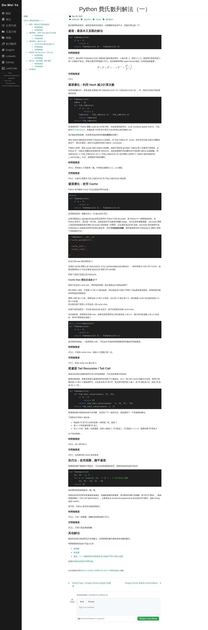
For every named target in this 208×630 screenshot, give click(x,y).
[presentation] (71, 58)
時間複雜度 (38, 27)
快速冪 (76, 553)
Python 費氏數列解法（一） (34, 21)
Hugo (10, 73)
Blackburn (11, 78)
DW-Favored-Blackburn (11, 76)
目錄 (26, 16)
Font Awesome (10, 83)
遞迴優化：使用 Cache (37, 41)
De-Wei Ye (10, 5)
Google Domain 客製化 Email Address (141, 583)
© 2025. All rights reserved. (10, 86)
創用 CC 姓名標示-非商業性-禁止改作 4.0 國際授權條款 (100, 570)
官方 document (78, 130)
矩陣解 (76, 549)
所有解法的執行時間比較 (82, 561)
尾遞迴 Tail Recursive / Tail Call (41, 52)
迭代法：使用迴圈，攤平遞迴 (40, 61)
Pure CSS (8, 81)
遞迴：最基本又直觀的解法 (39, 24)
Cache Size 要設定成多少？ (44, 44)
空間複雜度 (38, 30)
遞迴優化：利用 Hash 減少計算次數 (42, 33)
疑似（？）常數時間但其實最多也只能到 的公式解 (98, 556)
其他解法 (32, 69)
